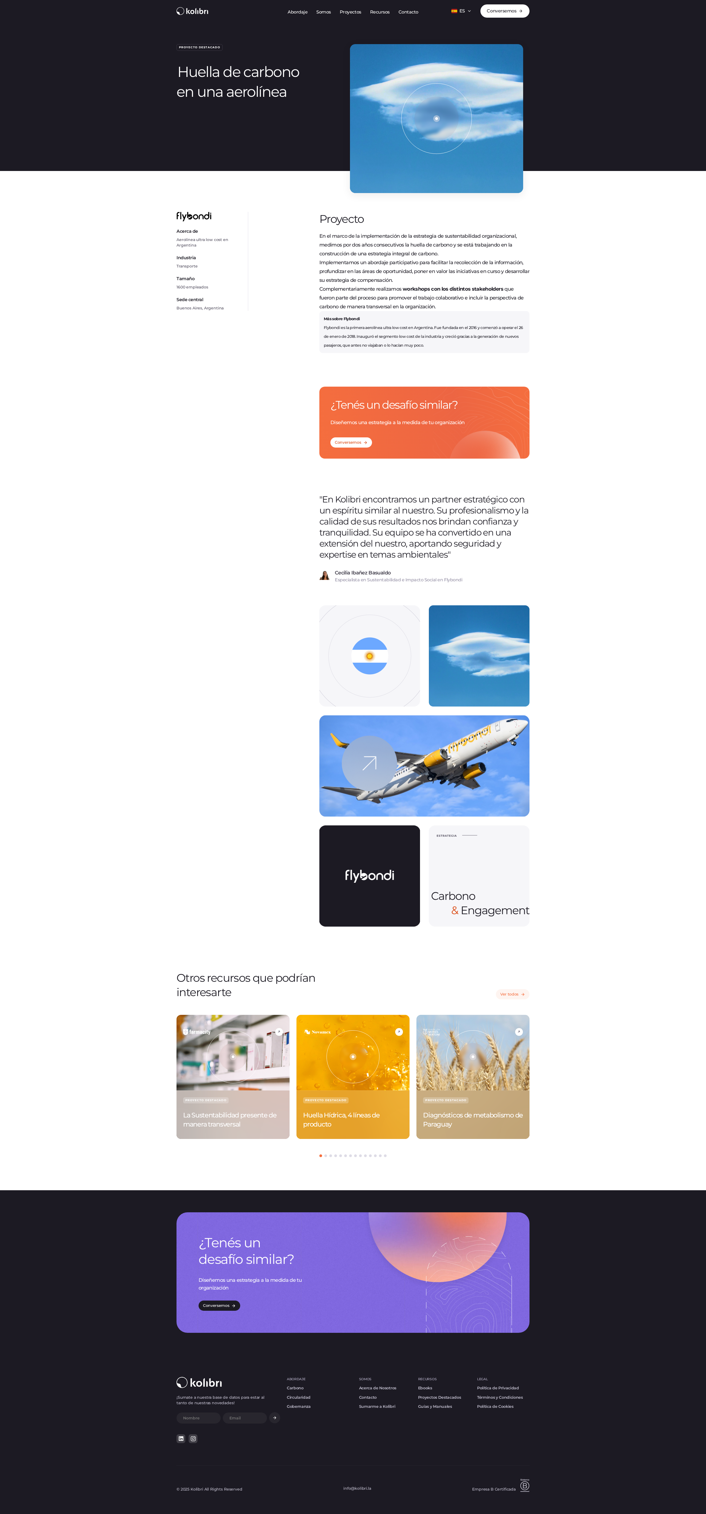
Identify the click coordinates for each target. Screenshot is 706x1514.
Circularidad (299, 1397)
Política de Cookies (495, 1406)
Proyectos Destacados (439, 1397)
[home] (192, 11)
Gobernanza (299, 1406)
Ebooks (425, 1388)
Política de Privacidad (498, 1388)
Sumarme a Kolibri (377, 1406)
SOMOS (365, 1379)
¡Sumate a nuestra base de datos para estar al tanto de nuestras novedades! (220, 1400)
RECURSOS (427, 1379)
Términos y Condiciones (500, 1397)
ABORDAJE (296, 1379)
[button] (461, 11)
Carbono (295, 1388)
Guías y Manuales (435, 1406)
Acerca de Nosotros (377, 1388)
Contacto (368, 1397)
